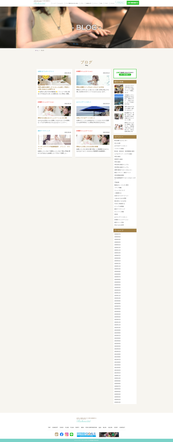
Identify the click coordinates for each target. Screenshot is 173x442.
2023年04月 (117, 314)
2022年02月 (117, 349)
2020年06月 (117, 389)
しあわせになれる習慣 (120, 198)
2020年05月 (117, 391)
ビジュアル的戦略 (119, 206)
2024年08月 (117, 274)
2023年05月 (117, 311)
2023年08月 (117, 303)
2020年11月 (117, 375)
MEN (82, 427)
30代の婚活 (117, 162)
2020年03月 (117, 397)
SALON (110, 427)
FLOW (67, 427)
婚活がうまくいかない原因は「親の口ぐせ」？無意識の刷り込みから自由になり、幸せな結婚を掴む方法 (129, 127)
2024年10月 (117, 269)
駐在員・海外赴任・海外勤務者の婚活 (124, 151)
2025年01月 (117, 260)
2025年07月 (117, 255)
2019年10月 (117, 402)
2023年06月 (117, 308)
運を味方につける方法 (120, 201)
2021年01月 (117, 373)
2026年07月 (117, 234)
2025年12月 (117, 247)
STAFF (116, 427)
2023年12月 (117, 292)
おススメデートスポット (120, 217)
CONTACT (122, 427)
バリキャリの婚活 (119, 148)
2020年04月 (117, 394)
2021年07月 (117, 359)
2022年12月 (117, 322)
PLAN (72, 427)
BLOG (104, 427)
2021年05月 (117, 365)
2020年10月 (117, 378)
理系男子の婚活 (118, 159)
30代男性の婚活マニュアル (121, 167)
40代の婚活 (117, 156)
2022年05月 (117, 341)
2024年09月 (117, 271)
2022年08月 (117, 333)
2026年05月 (117, 237)
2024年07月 (117, 276)
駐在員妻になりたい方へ (120, 140)
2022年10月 (117, 327)
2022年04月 (117, 343)
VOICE (61, 427)
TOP (49, 427)
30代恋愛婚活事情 (119, 175)
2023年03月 (117, 317)
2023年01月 (117, 319)
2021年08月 (117, 357)
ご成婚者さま (117, 193)
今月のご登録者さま (119, 203)
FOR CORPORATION (91, 427)
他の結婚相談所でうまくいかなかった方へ (125, 178)
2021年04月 (117, 367)
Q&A (100, 427)
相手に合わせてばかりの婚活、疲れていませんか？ (129, 108)
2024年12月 (117, 263)
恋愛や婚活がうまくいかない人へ (123, 170)
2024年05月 (117, 282)
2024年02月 (117, 290)
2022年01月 (117, 351)
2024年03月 (117, 287)
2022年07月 (117, 335)
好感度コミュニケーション (121, 219)
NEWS (116, 214)
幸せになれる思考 (119, 225)
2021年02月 (117, 370)
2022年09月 (117, 330)
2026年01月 (117, 244)
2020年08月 (117, 383)
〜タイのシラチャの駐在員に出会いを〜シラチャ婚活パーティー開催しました (129, 89)
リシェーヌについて (119, 190)
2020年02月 (117, 399)
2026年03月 (117, 239)
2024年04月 (117, 285)
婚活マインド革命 (119, 222)
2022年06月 (117, 338)
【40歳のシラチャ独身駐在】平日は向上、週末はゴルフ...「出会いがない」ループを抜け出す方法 (129, 99)
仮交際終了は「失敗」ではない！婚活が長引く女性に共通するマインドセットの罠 (129, 116)
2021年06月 (117, 362)
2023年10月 (117, 298)
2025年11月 (117, 250)
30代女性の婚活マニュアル (121, 164)
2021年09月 (117, 354)
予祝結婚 (116, 182)
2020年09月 (117, 381)
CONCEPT (55, 427)
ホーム (36, 50)
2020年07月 (117, 386)
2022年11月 (117, 325)
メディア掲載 (117, 187)
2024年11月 (117, 266)
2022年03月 (117, 346)
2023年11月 (117, 295)
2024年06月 (117, 279)
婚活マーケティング (119, 209)
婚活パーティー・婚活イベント (122, 172)
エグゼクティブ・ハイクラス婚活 (123, 154)
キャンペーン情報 (119, 211)
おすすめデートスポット (120, 146)
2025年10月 (117, 253)
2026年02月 (117, 242)
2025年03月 (117, 258)
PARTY (77, 427)
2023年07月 (117, 306)
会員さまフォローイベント (121, 195)
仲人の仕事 (117, 143)
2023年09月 (117, 301)
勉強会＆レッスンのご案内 (121, 185)
